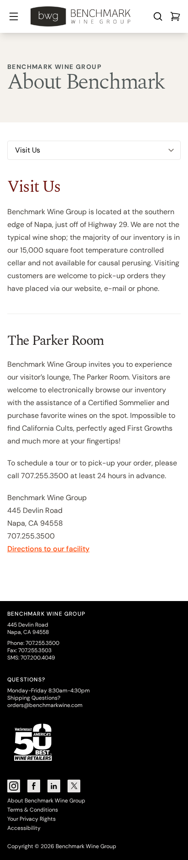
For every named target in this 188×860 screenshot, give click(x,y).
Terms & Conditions (32, 809)
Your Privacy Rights (31, 819)
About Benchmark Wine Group (46, 800)
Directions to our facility (48, 549)
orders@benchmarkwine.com (45, 705)
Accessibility (24, 828)
